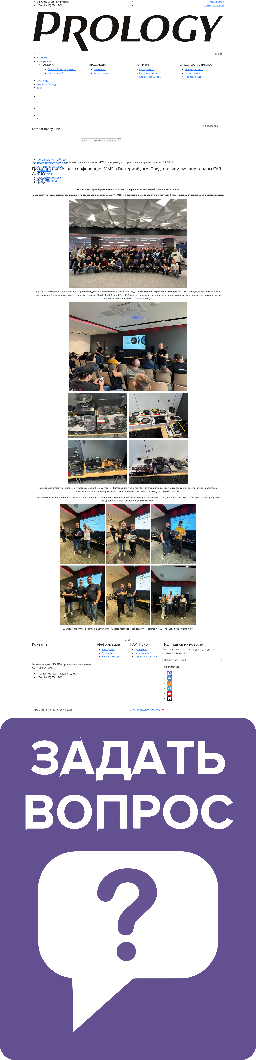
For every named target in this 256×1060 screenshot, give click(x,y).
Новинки (99, 69)
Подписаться (172, 666)
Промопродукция (49, 177)
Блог (39, 87)
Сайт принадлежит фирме (145, 709)
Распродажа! (55, 73)
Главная (36, 162)
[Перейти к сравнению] (38, 108)
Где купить (145, 69)
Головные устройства (51, 159)
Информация (44, 61)
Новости (42, 57)
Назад (127, 639)
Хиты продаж (101, 73)
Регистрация (192, 73)
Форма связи (216, 1)
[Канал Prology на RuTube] (169, 698)
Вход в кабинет (215, 5)
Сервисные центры (150, 76)
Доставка (107, 653)
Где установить (148, 73)
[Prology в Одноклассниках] (169, 683)
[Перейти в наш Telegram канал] (169, 688)
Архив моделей (47, 181)
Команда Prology (46, 84)
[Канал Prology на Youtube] (169, 693)
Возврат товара (111, 656)
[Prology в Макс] (169, 673)
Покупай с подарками (61, 69)
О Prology (42, 80)
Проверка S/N (193, 76)
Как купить (108, 649)
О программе (193, 69)
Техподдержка (209, 126)
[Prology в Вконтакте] (169, 678)
